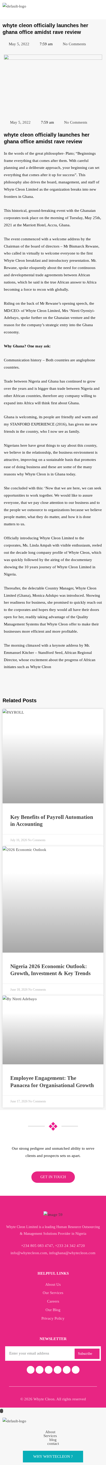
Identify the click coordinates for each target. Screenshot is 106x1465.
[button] (53, 1432)
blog (53, 1440)
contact (53, 1444)
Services (50, 1436)
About (50, 1432)
